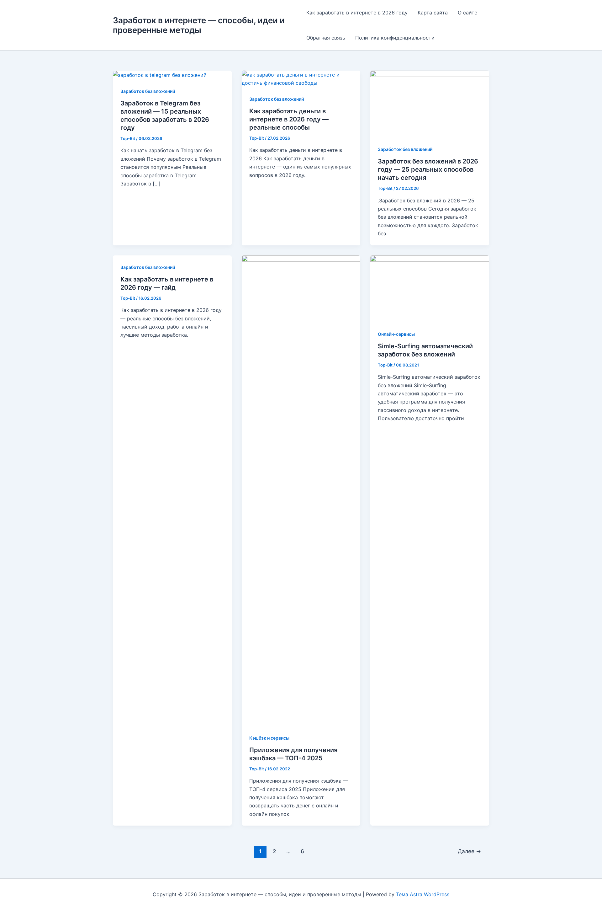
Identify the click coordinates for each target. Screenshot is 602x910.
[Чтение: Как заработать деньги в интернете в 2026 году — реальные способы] (301, 78)
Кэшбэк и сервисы (269, 738)
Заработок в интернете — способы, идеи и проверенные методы (199, 25)
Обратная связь (325, 38)
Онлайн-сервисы (396, 334)
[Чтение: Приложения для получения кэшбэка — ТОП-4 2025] (301, 490)
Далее (469, 851)
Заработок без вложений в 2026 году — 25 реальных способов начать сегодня (428, 169)
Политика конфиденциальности (395, 38)
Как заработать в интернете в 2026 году (357, 12)
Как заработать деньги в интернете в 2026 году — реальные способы (289, 119)
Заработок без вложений (147, 91)
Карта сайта (433, 12)
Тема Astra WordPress (422, 894)
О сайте (467, 12)
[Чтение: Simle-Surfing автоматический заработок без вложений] (429, 288)
